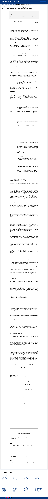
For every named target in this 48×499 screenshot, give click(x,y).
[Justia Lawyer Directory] (12, 497)
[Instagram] (8, 497)
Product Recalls (26, 489)
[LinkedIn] (5, 497)
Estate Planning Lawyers (5, 479)
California (14, 489)
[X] (11, 497)
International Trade (26, 479)
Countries (25, 492)
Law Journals (36, 479)
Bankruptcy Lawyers (5, 475)
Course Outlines (37, 478)
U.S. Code (3, 487)
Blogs (35, 480)
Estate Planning (15, 479)
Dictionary (36, 475)
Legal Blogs (25, 487)
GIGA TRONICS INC (13, 4)
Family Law (14, 480)
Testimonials (36, 492)
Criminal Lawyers (4, 477)
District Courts (4, 491)
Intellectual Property (26, 478)
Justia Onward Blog (37, 491)
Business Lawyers (4, 476)
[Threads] (9, 497)
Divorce (14, 477)
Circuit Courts (4, 490)
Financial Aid (36, 477)
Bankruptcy (14, 475)
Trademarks (25, 491)
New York (14, 491)
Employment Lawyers (5, 478)
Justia (3, 4)
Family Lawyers (4, 480)
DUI (13, 478)
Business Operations (27, 476)
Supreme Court (4, 489)
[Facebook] (7, 497)
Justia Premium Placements (38, 488)
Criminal (14, 476)
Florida (14, 490)
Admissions (36, 476)
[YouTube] (6, 497)
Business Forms (26, 488)
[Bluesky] (10, 497)
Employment (25, 477)
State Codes (14, 487)
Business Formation (26, 475)
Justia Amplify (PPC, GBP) (38, 490)
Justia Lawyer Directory (38, 487)
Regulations (3, 488)
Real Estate (25, 480)
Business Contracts (8, 4)
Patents (25, 490)
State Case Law (15, 488)
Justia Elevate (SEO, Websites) (39, 489)
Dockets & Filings (4, 492)
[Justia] (5, 1)
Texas (14, 492)
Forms (5, 4)
